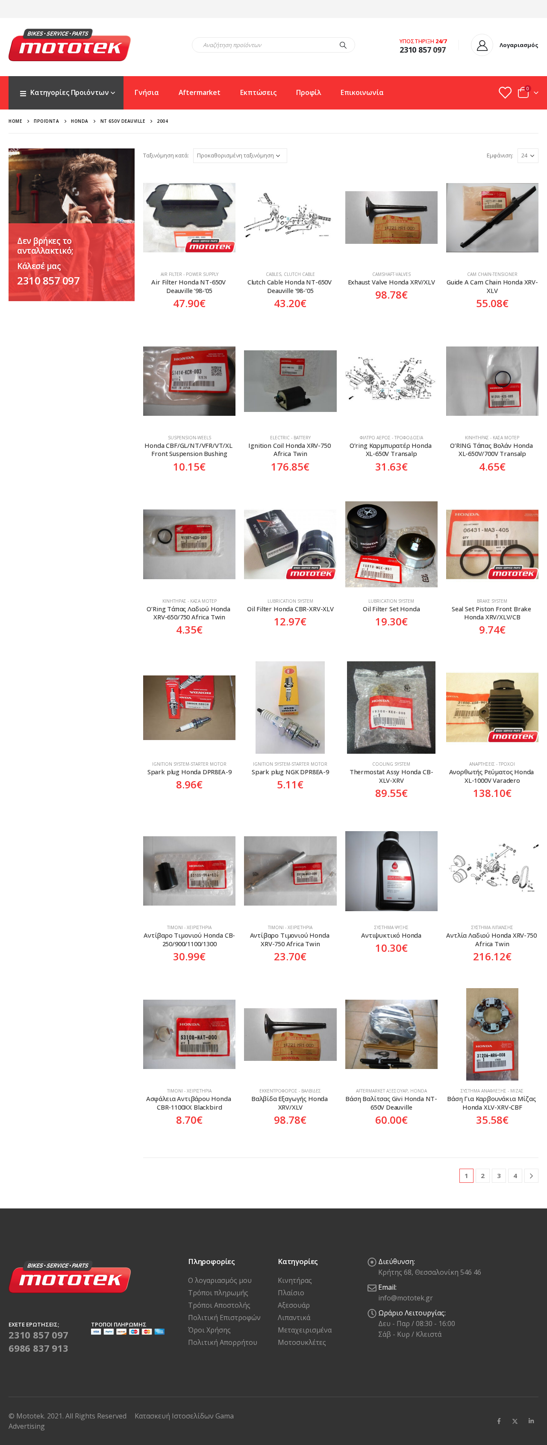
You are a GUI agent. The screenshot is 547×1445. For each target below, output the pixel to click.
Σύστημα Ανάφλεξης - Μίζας (492, 1091)
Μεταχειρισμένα (305, 1330)
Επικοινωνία (362, 92)
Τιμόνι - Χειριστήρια (189, 927)
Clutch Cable (299, 274)
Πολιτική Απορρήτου (222, 1342)
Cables (273, 274)
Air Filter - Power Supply (189, 274)
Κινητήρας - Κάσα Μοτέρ (492, 438)
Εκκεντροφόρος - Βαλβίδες (290, 1091)
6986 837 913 (38, 1347)
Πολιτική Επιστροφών (224, 1317)
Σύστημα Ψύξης (391, 927)
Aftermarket (200, 92)
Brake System (492, 601)
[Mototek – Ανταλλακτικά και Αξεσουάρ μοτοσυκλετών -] (70, 45)
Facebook (498, 1421)
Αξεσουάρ (294, 1305)
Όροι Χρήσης (209, 1330)
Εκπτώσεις (258, 92)
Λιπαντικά (294, 1317)
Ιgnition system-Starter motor (189, 764)
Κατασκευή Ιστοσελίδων (175, 1416)
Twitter (515, 1421)
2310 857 (415, 49)
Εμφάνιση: (500, 155)
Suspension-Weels (189, 438)
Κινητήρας (295, 1280)
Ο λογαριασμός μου (220, 1280)
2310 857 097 (48, 280)
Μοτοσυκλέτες (302, 1342)
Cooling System (391, 764)
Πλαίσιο (291, 1292)
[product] (189, 218)
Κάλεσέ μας (39, 266)
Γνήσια (147, 92)
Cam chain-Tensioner (492, 274)
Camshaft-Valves (391, 274)
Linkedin (531, 1421)
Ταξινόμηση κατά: (166, 155)
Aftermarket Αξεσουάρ (382, 1091)
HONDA (418, 1091)
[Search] (343, 45)
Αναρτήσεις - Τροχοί (492, 764)
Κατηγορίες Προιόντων (69, 92)
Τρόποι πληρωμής (218, 1292)
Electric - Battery (290, 438)
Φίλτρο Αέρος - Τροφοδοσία (391, 438)
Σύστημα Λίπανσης (492, 927)
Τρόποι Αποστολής (219, 1305)
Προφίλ (308, 92)
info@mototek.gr (405, 1298)
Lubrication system (290, 601)
